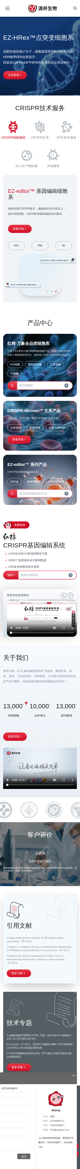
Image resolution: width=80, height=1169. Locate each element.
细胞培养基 (34, 481)
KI (63, 245)
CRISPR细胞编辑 (13, 137)
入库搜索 (13, 75)
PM (40, 245)
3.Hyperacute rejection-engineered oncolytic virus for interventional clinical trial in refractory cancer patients (36, 959)
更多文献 (17, 973)
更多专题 (17, 1067)
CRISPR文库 (40, 137)
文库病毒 (35, 427)
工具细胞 (55, 364)
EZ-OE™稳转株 (27, 166)
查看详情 (18, 228)
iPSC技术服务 (66, 137)
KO (16, 245)
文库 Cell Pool (57, 427)
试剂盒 (14, 481)
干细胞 (14, 373)
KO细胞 (15, 364)
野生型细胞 (35, 364)
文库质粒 (15, 427)
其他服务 (53, 166)
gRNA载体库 (56, 481)
